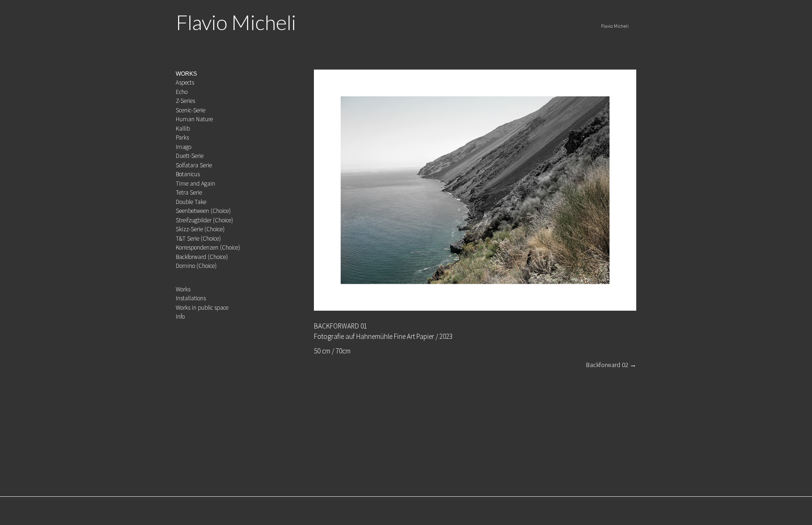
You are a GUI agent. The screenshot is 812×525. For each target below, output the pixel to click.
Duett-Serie (189, 156)
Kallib (183, 129)
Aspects (185, 82)
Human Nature (194, 119)
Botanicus (188, 174)
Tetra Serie (189, 192)
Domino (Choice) (196, 266)
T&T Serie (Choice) (198, 239)
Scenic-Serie (190, 110)
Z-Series (185, 101)
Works (183, 289)
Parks (182, 137)
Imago (183, 147)
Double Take (191, 202)
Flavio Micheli (236, 22)
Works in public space (202, 308)
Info (180, 317)
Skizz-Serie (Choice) (200, 229)
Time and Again (195, 184)
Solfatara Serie (194, 165)
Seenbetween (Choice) (203, 211)
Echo (181, 92)
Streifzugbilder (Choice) (204, 220)
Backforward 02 (611, 364)
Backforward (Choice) (202, 257)
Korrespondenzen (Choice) (208, 247)
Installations (191, 298)
